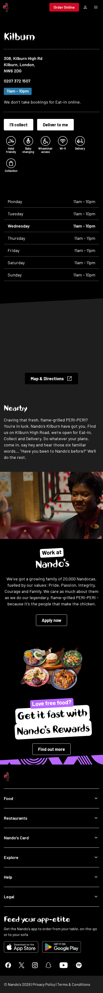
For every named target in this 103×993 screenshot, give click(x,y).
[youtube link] (63, 965)
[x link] (21, 965)
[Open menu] (96, 7)
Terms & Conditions (73, 984)
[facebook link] (8, 965)
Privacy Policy (44, 984)
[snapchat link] (48, 965)
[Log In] (85, 7)
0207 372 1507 (17, 80)
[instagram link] (35, 965)
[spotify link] (78, 965)
